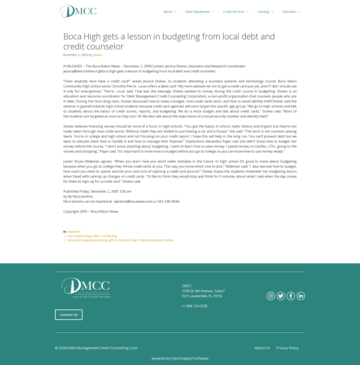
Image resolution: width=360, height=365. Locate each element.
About (168, 11)
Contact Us (69, 314)
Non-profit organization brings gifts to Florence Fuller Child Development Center (121, 240)
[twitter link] (281, 296)
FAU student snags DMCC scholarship (92, 236)
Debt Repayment (197, 11)
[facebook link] (291, 296)
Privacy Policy (287, 347)
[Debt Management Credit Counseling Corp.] (80, 11)
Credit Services (234, 11)
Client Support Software (190, 358)
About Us (262, 347)
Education (74, 232)
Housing (263, 11)
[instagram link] (271, 296)
